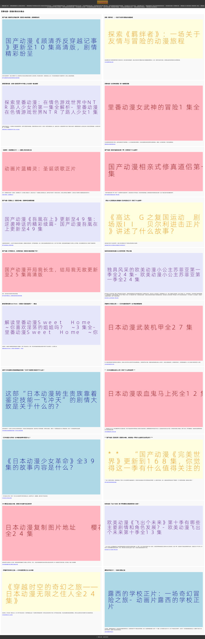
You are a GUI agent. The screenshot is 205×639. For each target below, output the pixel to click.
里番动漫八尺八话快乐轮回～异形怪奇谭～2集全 (190, 5)
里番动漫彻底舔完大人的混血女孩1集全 (17, 5)
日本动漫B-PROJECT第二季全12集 (101, 5)
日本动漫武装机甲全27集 (109, 364)
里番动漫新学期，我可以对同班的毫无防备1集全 (155, 5)
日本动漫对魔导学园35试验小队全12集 (74, 5)
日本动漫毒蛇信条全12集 (87, 5)
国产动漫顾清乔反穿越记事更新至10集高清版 (10, 77)
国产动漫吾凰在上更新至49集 (7, 245)
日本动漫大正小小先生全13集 (130, 5)
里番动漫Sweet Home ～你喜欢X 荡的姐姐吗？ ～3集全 (12, 348)
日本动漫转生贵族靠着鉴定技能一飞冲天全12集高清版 (12, 430)
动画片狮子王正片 (140, 5)
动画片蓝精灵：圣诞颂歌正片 (7, 194)
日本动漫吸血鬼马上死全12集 (110, 431)
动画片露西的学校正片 (109, 631)
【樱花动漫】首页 (5, 5)
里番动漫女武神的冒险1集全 (110, 144)
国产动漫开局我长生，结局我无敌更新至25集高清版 (12, 295)
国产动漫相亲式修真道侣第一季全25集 (112, 194)
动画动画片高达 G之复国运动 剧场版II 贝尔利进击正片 (115, 245)
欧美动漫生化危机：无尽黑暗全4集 (172, 5)
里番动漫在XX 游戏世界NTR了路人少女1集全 (11, 129)
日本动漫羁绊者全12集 (109, 62)
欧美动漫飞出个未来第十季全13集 (111, 549)
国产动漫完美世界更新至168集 (110, 482)
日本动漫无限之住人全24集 (7, 614)
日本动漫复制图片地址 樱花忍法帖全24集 (10, 564)
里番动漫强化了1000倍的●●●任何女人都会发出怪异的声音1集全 (39, 5)
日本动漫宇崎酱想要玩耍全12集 (59, 5)
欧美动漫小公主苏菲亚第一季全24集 (111, 297)
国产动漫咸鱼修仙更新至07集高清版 (116, 5)
